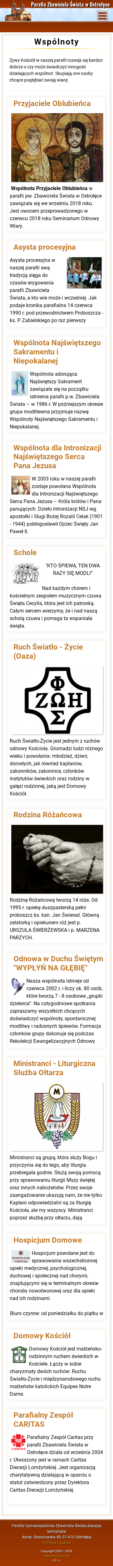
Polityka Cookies (56, 1543)
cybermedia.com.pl (56, 1556)
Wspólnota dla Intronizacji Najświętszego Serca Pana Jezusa (57, 456)
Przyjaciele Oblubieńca (52, 103)
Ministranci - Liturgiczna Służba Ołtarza (54, 1068)
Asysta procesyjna (44, 247)
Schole (25, 552)
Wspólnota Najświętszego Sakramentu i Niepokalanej (57, 351)
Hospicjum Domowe (47, 1240)
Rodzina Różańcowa (47, 814)
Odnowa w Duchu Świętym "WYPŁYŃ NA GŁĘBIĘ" (58, 963)
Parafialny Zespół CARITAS (43, 1420)
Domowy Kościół (42, 1335)
